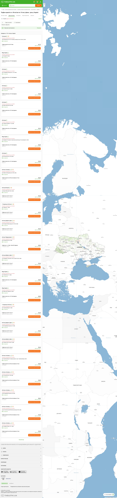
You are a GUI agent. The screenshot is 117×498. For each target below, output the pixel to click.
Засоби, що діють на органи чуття (23, 9)
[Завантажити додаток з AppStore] (14, 472)
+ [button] (44, 4)
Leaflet (106, 497)
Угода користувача (5, 486)
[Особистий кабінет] (40, 2)
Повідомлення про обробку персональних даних (20, 486)
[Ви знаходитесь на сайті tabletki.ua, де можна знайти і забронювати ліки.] (8, 2)
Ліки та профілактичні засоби (10, 9)
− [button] (44, 6)
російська (11, 483)
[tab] (11, 15)
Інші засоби (33, 9)
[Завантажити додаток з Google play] (5, 472)
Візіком (115, 497)
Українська (4, 483)
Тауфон (38, 9)
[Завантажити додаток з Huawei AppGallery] (22, 472)
